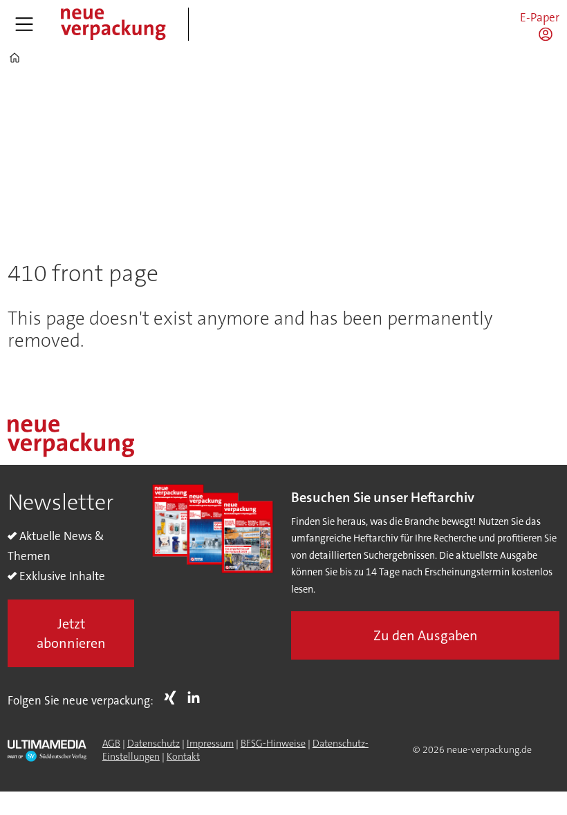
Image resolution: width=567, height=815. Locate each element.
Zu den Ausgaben (425, 635)
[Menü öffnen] (24, 24)
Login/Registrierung (549, 34)
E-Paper (539, 17)
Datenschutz (153, 743)
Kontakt (183, 756)
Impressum (210, 743)
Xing (173, 697)
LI (197, 697)
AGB (111, 743)
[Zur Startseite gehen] (112, 24)
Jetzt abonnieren (71, 633)
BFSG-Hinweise (273, 743)
